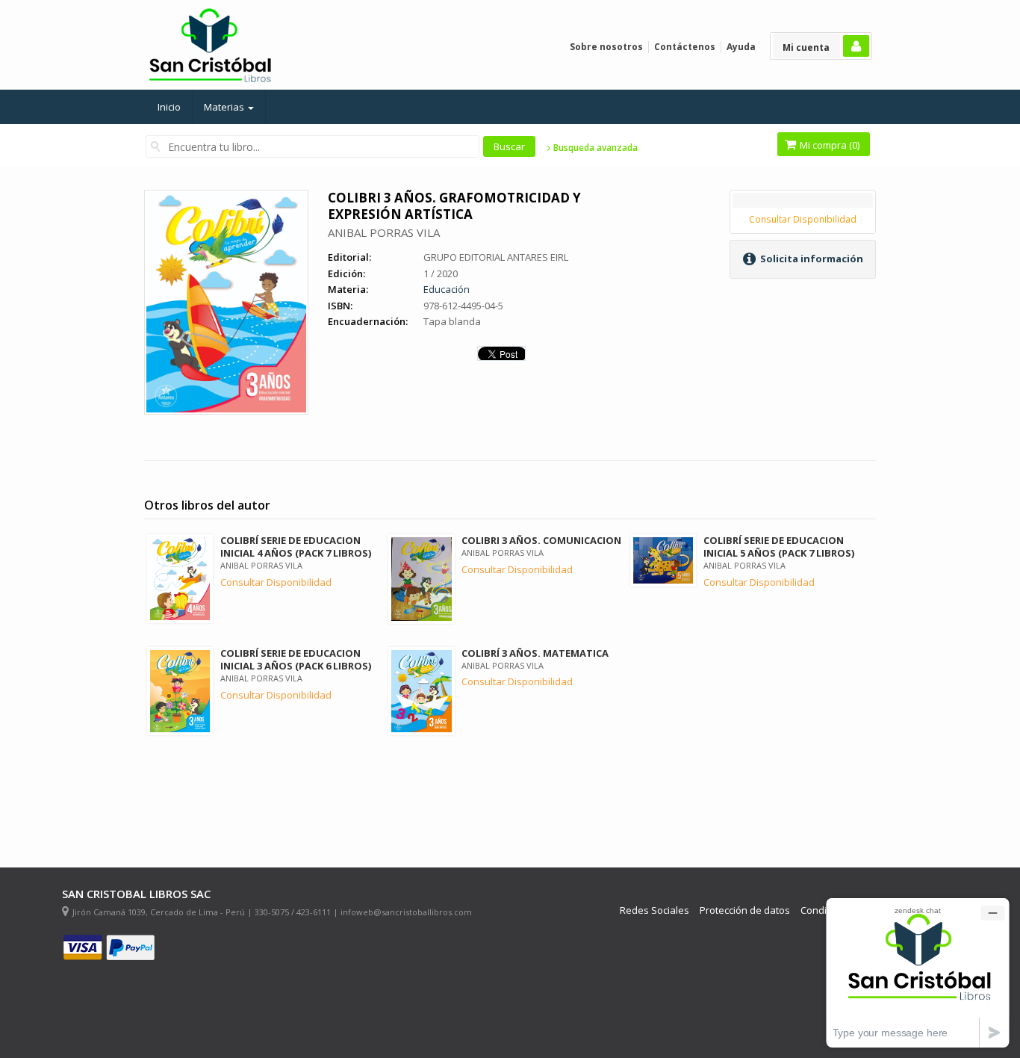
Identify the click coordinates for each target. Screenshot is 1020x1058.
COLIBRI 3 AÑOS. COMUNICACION (541, 540)
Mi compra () (828, 145)
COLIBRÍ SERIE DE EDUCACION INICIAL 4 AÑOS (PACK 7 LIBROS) (295, 546)
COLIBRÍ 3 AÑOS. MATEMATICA (535, 653)
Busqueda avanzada (594, 147)
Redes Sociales (654, 910)
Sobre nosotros (606, 46)
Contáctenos (684, 46)
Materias (225, 107)
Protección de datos (745, 910)
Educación (446, 289)
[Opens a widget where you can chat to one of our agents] (918, 972)
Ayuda (741, 46)
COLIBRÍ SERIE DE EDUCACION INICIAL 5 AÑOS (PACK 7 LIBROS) (778, 546)
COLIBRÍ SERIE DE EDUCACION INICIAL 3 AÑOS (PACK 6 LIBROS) (295, 659)
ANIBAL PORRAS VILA (384, 232)
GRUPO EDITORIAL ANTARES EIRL (495, 257)
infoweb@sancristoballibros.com (406, 912)
